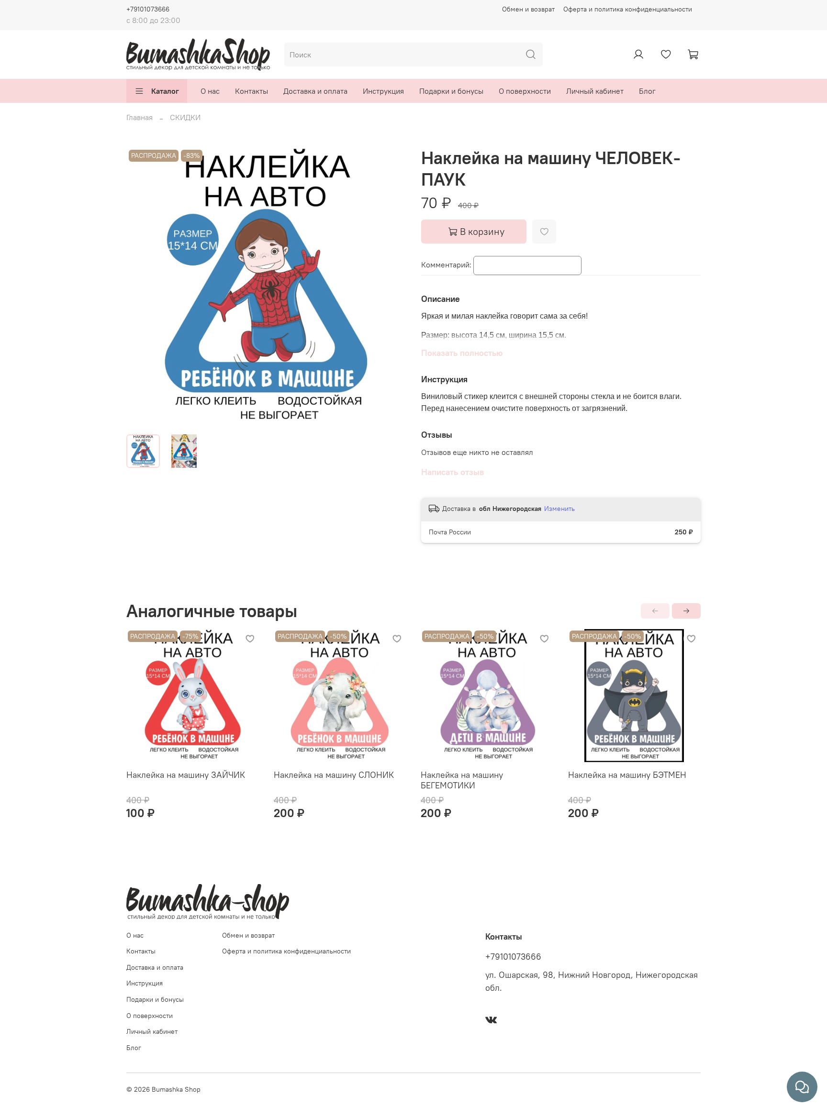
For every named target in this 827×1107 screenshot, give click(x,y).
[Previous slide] (141, 287)
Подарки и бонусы (451, 91)
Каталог (165, 91)
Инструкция (383, 91)
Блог (647, 91)
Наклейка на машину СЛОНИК (334, 774)
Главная (139, 117)
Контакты (251, 91)
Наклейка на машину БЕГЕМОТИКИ (462, 780)
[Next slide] (390, 287)
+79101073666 (147, 9)
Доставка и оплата (315, 91)
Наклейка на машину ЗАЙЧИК (185, 774)
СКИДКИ (185, 117)
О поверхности (525, 91)
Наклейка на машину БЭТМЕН (627, 774)
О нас (210, 91)
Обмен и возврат (528, 9)
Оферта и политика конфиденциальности (627, 9)
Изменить (559, 508)
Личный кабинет (595, 91)
